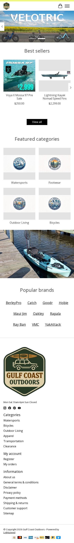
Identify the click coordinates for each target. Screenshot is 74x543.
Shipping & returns (15, 503)
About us (9, 477)
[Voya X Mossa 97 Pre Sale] (19, 76)
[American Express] (31, 538)
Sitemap (8, 513)
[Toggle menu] (67, 6)
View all (37, 122)
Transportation (13, 441)
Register (8, 459)
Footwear (55, 183)
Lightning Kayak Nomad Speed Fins (55, 96)
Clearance (9, 446)
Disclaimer (10, 487)
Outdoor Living (19, 223)
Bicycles (55, 223)
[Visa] (25, 538)
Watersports (19, 183)
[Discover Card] (36, 538)
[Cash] (14, 538)
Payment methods (15, 498)
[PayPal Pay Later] (53, 538)
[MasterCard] (20, 538)
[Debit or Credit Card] (47, 538)
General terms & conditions (21, 482)
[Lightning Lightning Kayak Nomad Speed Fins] (55, 76)
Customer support (15, 508)
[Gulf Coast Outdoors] (6, 5)
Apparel (8, 436)
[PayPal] (42, 538)
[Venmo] (58, 538)
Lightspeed (9, 532)
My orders (10, 464)
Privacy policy (12, 493)
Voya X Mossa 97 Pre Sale (19, 96)
